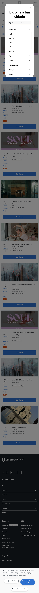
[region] (19, 580)
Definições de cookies (19, 589)
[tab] (19, 38)
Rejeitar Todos (11, 581)
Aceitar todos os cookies (27, 582)
